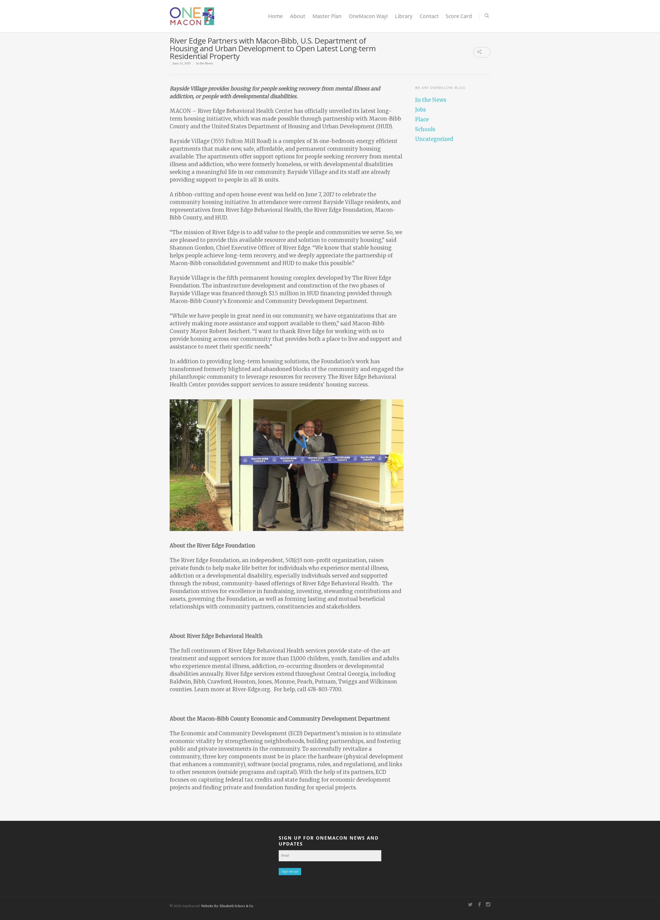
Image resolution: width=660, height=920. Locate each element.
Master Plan (327, 16)
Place (422, 119)
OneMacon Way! (368, 16)
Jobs (420, 109)
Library (403, 16)
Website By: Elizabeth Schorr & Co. (227, 906)
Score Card (459, 16)
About (297, 16)
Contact (429, 16)
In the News (204, 63)
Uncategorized (434, 139)
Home (275, 16)
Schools (425, 129)
